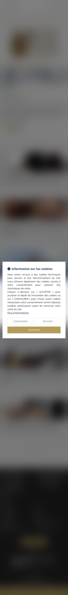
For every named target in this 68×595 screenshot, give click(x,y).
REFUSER (48, 321)
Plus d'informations (18, 312)
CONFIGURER (20, 321)
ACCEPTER (34, 330)
